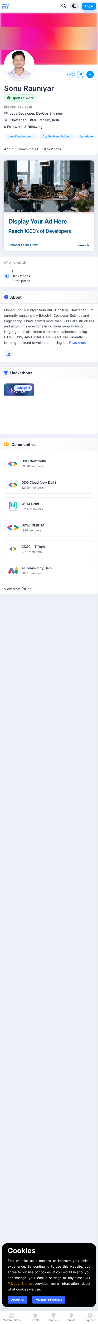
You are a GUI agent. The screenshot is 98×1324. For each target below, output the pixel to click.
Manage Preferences (49, 1299)
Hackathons (21, 372)
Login (89, 6)
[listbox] (49, 136)
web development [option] (21, 136)
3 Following (33, 127)
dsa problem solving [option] (56, 136)
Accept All (17, 1299)
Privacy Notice (20, 1283)
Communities (23, 444)
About (16, 297)
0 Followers (13, 127)
